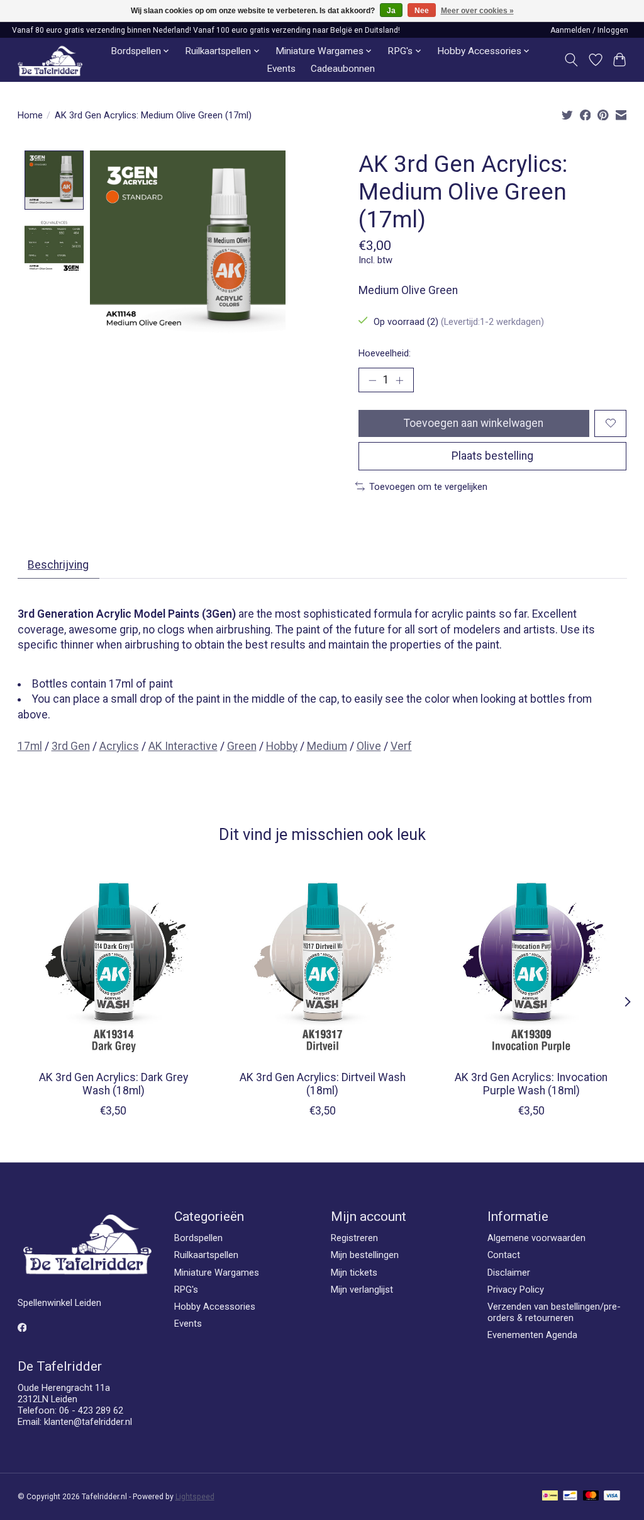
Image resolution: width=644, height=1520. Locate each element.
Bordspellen (198, 1238)
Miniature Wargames (216, 1272)
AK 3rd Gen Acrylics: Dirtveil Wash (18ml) (322, 1084)
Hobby (281, 746)
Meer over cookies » (477, 10)
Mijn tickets (354, 1272)
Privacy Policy (515, 1289)
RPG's (186, 1289)
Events (281, 68)
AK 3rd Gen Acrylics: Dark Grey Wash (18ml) (112, 1084)
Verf (401, 746)
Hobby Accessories (214, 1306)
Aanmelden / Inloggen (589, 30)
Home (30, 115)
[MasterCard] (591, 1496)
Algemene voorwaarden (536, 1238)
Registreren (354, 1238)
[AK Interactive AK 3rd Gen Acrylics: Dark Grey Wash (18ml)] (113, 965)
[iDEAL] (550, 1496)
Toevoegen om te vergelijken (428, 486)
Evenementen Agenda (532, 1335)
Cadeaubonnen (343, 68)
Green (242, 746)
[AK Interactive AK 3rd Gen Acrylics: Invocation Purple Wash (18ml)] (531, 965)
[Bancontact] (570, 1496)
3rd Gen (71, 746)
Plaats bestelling (492, 456)
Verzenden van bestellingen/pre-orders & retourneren (554, 1312)
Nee (421, 10)
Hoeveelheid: (384, 353)
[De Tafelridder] (50, 60)
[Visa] (612, 1496)
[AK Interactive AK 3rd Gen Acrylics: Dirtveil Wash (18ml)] (322, 965)
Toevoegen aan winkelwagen (473, 423)
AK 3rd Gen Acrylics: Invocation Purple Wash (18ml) (531, 1084)
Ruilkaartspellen (206, 1255)
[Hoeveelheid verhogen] (399, 380)
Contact (503, 1255)
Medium (327, 746)
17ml (30, 746)
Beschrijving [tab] (58, 565)
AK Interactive (183, 746)
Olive (369, 746)
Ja (391, 10)
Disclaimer (508, 1272)
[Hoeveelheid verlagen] (372, 380)
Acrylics (119, 746)
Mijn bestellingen (365, 1255)
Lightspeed (194, 1496)
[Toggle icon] (571, 59)
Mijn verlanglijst (362, 1289)
